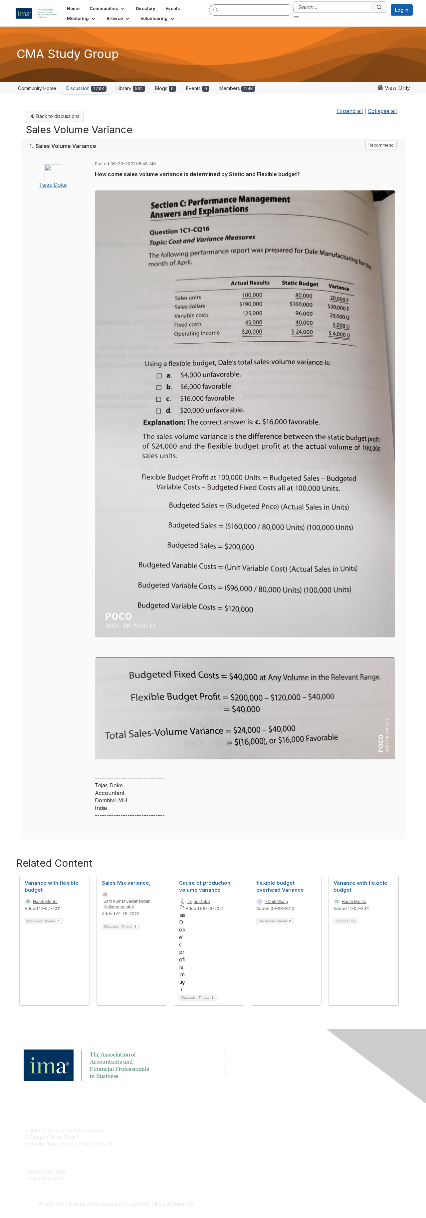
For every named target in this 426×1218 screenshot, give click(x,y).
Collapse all (382, 111)
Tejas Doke (53, 184)
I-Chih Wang (276, 901)
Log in (401, 10)
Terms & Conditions (301, 1140)
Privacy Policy (295, 1150)
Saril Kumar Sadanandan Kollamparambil (127, 904)
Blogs (164, 88)
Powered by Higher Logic (309, 1204)
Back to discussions (57, 116)
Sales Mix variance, (126, 883)
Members (236, 88)
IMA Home (163, 1130)
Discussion (85, 88)
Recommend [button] (381, 145)
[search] (216, 9)
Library (129, 88)
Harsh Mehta (45, 901)
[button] (108, 8)
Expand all (349, 111)
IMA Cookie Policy (300, 1130)
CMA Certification (171, 1140)
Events (196, 88)
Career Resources (172, 1160)
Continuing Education (175, 1150)
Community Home (37, 88)
